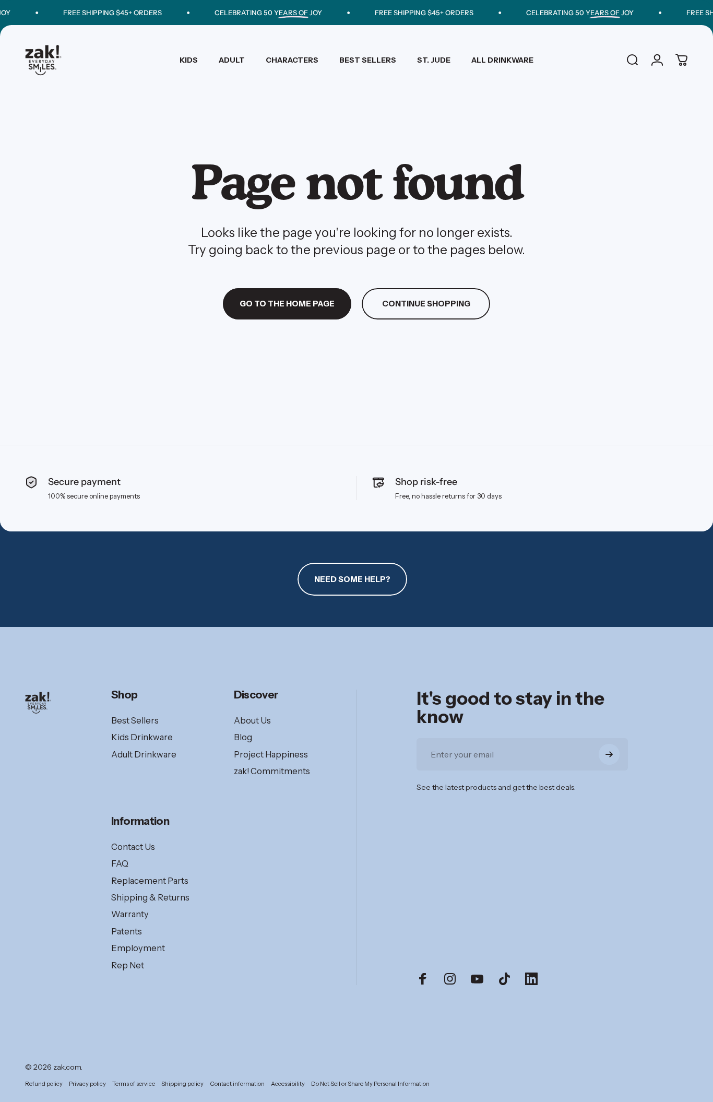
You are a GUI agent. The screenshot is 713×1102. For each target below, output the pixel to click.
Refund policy (44, 1083)
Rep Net (127, 965)
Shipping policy (182, 1083)
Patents (126, 931)
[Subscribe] (609, 754)
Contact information (237, 1083)
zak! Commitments (272, 771)
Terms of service (133, 1083)
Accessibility (288, 1083)
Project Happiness (271, 754)
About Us (252, 720)
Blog (243, 737)
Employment (138, 948)
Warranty (130, 914)
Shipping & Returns (150, 897)
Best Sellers (135, 720)
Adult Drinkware (143, 754)
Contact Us (133, 847)
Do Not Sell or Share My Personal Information (370, 1083)
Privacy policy (87, 1083)
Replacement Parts (149, 880)
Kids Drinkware (142, 737)
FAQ (119, 863)
